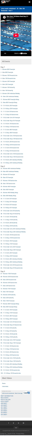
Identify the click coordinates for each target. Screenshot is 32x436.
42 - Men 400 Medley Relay (8, 195)
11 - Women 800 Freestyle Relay (10, 99)
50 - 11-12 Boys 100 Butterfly (9, 220)
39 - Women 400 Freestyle (8, 186)
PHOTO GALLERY (6, 399)
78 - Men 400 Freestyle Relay (9, 307)
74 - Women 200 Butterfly (8, 295)
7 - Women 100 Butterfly (8, 87)
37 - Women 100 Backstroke (9, 180)
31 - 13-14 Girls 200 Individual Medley (11, 160)
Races (4, 383)
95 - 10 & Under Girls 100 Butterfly (10, 358)
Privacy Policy (20, 433)
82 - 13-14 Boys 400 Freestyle (9, 319)
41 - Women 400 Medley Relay (9, 192)
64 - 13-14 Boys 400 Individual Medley (11, 262)
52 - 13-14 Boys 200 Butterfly (9, 226)
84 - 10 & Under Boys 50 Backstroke (11, 325)
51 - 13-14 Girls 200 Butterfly (9, 223)
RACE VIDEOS (4, 398)
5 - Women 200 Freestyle (8, 81)
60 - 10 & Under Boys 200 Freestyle (11, 250)
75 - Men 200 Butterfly (7, 298)
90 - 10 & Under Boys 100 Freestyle (11, 343)
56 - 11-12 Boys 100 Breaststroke (10, 238)
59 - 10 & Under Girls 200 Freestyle (11, 247)
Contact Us (3, 433)
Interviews (5, 386)
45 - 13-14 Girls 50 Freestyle (9, 204)
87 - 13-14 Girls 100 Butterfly (9, 334)
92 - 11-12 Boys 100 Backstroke (10, 349)
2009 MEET (4, 403)
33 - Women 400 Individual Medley (10, 168)
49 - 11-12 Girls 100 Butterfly (9, 217)
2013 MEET (4, 411)
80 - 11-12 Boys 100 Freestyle (9, 313)
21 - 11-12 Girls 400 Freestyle (9, 129)
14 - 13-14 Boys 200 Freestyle (9, 108)
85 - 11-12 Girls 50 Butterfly (8, 328)
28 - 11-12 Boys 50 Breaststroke (10, 151)
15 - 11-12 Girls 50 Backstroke (9, 111)
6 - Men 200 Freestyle (7, 84)
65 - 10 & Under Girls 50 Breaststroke (11, 265)
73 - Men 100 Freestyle (7, 292)
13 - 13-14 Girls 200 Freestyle (9, 105)
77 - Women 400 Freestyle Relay (10, 304)
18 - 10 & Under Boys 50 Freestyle (10, 120)
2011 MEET (4, 407)
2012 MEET (4, 409)
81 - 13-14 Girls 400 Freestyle (9, 316)
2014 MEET (4, 412)
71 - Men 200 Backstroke (8, 286)
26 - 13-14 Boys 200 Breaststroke (10, 145)
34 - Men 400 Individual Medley (10, 171)
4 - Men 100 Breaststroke (8, 78)
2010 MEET (4, 405)
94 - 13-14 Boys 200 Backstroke (10, 355)
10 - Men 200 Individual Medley (10, 96)
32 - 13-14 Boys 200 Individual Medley (11, 163)
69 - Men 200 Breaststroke (8, 279)
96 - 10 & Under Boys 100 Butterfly (11, 361)
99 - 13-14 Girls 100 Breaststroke (10, 370)
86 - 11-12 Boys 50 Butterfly (9, 331)
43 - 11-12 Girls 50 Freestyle (9, 198)
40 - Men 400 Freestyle (7, 189)
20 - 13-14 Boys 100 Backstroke (10, 126)
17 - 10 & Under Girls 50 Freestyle (10, 117)
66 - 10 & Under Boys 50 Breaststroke (12, 268)
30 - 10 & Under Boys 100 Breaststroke (12, 157)
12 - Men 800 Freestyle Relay (9, 102)
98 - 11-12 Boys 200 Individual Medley (11, 367)
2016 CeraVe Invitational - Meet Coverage (12, 393)
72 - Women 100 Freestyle (8, 289)
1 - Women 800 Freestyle (8, 69)
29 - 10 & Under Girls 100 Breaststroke (12, 154)
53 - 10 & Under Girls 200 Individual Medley (13, 229)
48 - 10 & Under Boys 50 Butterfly (10, 214)
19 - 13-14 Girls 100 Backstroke (10, 123)
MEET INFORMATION (7, 396)
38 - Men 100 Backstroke (8, 183)
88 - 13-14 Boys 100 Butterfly (9, 337)
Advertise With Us (5, 435)
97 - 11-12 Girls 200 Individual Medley (11, 364)
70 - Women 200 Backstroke (9, 282)
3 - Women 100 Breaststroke (9, 75)
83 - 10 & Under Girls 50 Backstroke (11, 322)
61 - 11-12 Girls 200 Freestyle (9, 253)
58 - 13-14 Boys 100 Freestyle (9, 244)
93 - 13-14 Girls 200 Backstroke (10, 352)
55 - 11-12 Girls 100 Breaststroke (10, 235)
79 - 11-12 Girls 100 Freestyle (9, 310)
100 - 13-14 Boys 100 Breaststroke (11, 373)
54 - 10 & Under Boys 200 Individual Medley (13, 232)
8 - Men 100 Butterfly (7, 90)
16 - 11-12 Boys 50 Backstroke (9, 114)
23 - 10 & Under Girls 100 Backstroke (11, 136)
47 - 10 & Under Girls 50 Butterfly (10, 211)
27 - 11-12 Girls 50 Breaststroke (10, 148)
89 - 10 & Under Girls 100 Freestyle (11, 340)
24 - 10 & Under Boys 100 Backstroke (11, 139)
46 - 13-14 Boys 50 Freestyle (9, 207)
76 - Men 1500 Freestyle (7, 301)
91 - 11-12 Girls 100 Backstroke (10, 346)
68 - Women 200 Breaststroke (9, 276)
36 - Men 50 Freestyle (7, 177)
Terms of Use (11, 433)
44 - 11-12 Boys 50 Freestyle (9, 201)
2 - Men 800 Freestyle (7, 72)
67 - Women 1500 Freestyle (8, 273)
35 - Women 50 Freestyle (8, 174)
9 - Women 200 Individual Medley (10, 93)
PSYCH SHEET (5, 401)
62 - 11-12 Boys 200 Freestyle (9, 256)
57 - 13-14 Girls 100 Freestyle (9, 241)
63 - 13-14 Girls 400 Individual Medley (11, 259)
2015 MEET (4, 414)
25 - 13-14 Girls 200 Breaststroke (10, 142)
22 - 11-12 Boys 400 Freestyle (9, 132)
